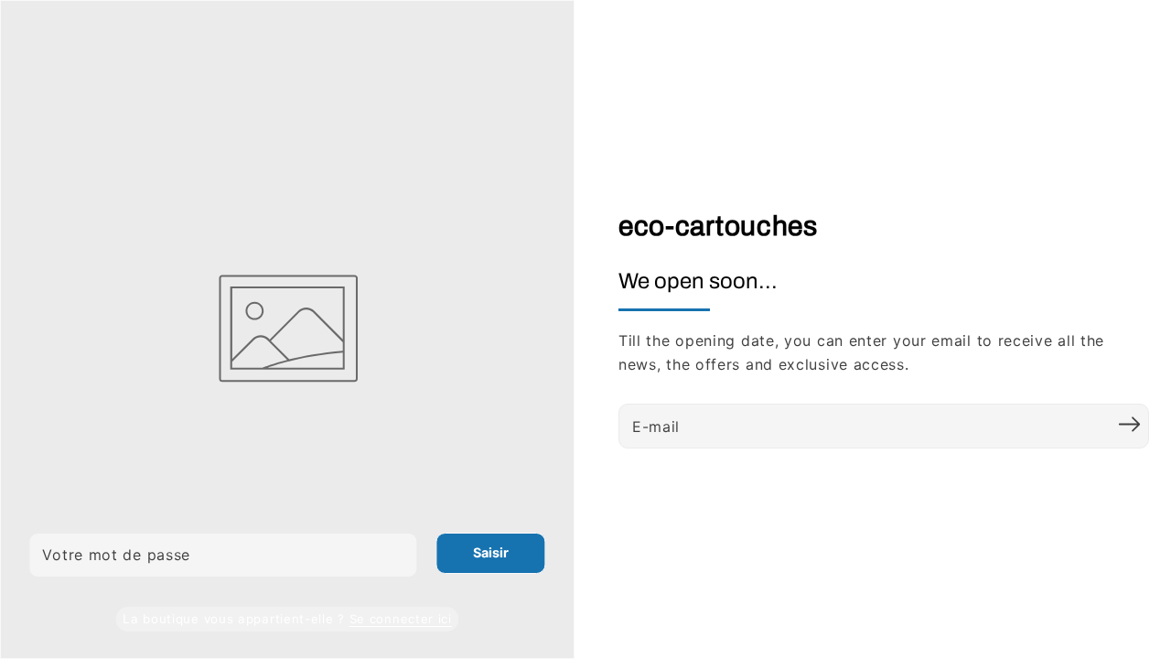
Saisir (491, 552)
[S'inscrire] (1129, 424)
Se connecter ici (400, 618)
